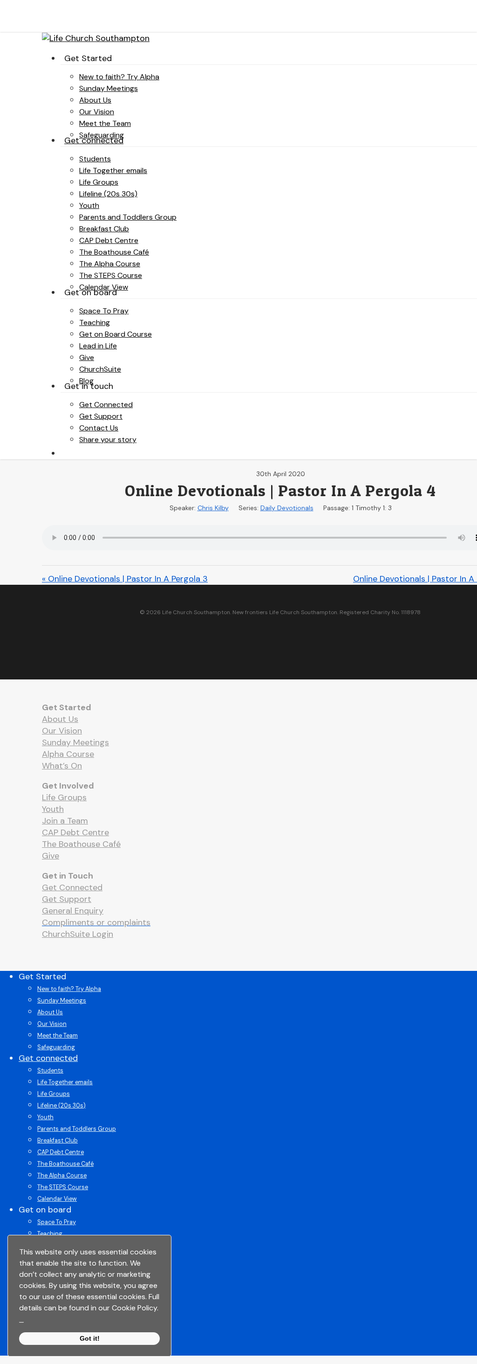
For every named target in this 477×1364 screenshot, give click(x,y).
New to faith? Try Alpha (69, 989)
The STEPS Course (62, 1187)
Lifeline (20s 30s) (61, 1105)
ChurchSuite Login (77, 934)
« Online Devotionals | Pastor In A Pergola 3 (125, 578)
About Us (60, 719)
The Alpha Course (62, 1175)
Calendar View (57, 1199)
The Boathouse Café (81, 844)
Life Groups (64, 797)
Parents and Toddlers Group (76, 1129)
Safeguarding (56, 1047)
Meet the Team (57, 1035)
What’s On (62, 765)
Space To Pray (56, 1222)
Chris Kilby (213, 508)
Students (50, 1070)
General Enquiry (72, 910)
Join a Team (65, 820)
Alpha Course (68, 754)
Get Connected (72, 887)
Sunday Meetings (75, 742)
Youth (53, 809)
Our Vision (62, 730)
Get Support (66, 899)
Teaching (49, 1234)
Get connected (48, 1058)
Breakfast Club (57, 1140)
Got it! (90, 1338)
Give (50, 855)
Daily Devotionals (286, 508)
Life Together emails (65, 1082)
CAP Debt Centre (75, 832)
